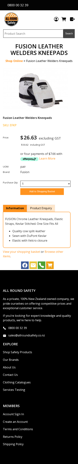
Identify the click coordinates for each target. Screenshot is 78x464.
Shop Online (14, 61)
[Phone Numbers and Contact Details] (41, 266)
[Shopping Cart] (64, 19)
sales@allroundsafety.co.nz (26, 335)
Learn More (47, 158)
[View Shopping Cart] (50, 266)
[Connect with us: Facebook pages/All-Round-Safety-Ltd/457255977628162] (25, 266)
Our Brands (11, 360)
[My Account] (56, 19)
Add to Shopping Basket (42, 191)
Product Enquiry (41, 208)
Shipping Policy (13, 444)
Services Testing (14, 390)
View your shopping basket (21, 252)
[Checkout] (72, 19)
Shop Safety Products (17, 352)
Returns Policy (12, 437)
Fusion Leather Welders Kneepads (49, 61)
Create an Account (15, 422)
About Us (9, 367)
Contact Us (10, 375)
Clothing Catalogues (17, 382)
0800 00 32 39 (17, 328)
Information (15, 208)
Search (69, 33)
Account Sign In (13, 414)
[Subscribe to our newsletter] (33, 266)
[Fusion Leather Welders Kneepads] (35, 110)
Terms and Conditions (18, 429)
